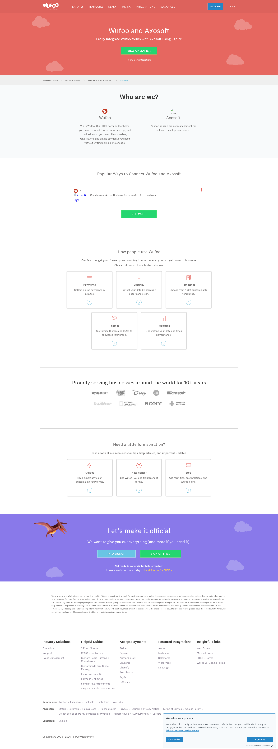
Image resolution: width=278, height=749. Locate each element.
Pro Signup (116, 554)
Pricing (126, 6)
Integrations (145, 6)
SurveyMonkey (140, 713)
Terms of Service (172, 709)
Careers (157, 713)
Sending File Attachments (95, 683)
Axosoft (125, 80)
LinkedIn (89, 702)
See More (139, 214)
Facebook (75, 702)
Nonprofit (47, 653)
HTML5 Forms (205, 658)
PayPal (123, 677)
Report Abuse (121, 713)
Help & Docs (89, 709)
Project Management (100, 80)
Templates (95, 6)
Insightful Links (209, 642)
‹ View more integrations (139, 59)
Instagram (103, 702)
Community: (49, 702)
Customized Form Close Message (95, 667)
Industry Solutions (56, 642)
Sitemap (74, 709)
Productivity (72, 80)
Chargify (124, 667)
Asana (161, 648)
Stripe (123, 648)
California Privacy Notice (145, 709)
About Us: (48, 709)
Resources (167, 6)
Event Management (53, 658)
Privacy (124, 709)
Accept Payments (133, 642)
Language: (48, 721)
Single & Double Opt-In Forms (98, 688)
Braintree (125, 662)
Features (77, 6)
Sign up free (160, 554)
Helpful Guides (92, 642)
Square (124, 653)
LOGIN (232, 6)
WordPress (164, 662)
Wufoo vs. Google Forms (211, 662)
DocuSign (163, 667)
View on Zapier (139, 51)
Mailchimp (164, 653)
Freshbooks (126, 672)
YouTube (118, 702)
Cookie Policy (193, 709)
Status (62, 709)
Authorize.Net (127, 658)
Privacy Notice (174, 730)
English (63, 720)
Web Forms (203, 648)
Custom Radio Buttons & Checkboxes (95, 659)
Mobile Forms (205, 653)
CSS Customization (92, 653)
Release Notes (108, 709)
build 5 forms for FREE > (158, 570)
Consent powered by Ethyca (258, 745)
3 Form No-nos (89, 648)
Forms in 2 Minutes (92, 679)
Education (48, 648)
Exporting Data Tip (91, 674)
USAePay (125, 682)
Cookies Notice (190, 730)
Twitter (63, 702)
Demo (112, 6)
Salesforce (164, 658)
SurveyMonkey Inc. (83, 736)
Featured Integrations (174, 642)
